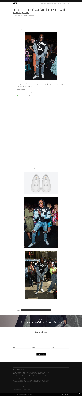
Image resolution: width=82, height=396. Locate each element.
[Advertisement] (28, 25)
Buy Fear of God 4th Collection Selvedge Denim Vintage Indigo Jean (29, 92)
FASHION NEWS (30, 15)
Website (52, 347)
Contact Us (29, 389)
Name (14, 347)
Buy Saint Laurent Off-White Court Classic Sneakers (26, 168)
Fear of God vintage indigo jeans (38, 84)
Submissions (25, 389)
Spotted (33, 15)
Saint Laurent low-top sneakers (51, 84)
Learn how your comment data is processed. (35, 359)
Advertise (18, 389)
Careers (21, 389)
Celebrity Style (25, 15)
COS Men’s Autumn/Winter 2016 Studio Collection (41, 321)
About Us (14, 389)
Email (33, 347)
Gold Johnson (15, 15)
